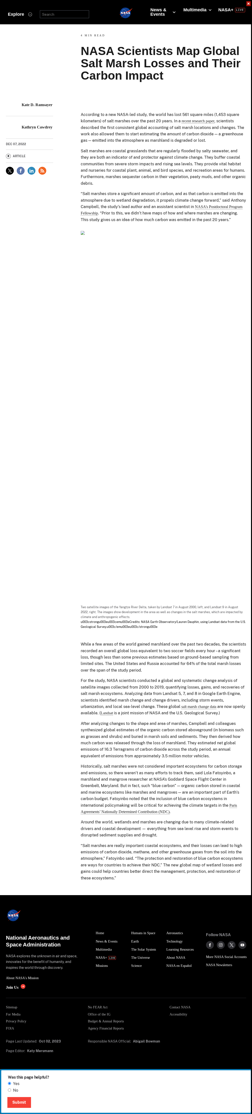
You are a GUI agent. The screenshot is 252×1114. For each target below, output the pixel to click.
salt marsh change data (198, 707)
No (15, 1090)
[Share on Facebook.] (21, 171)
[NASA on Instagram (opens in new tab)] (221, 945)
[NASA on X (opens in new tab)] (232, 945)
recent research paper (198, 121)
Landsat (107, 713)
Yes (16, 1083)
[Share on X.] (10, 171)
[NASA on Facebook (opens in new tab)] (210, 945)
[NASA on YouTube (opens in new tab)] (242, 945)
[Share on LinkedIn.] (31, 171)
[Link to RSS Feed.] (42, 171)
